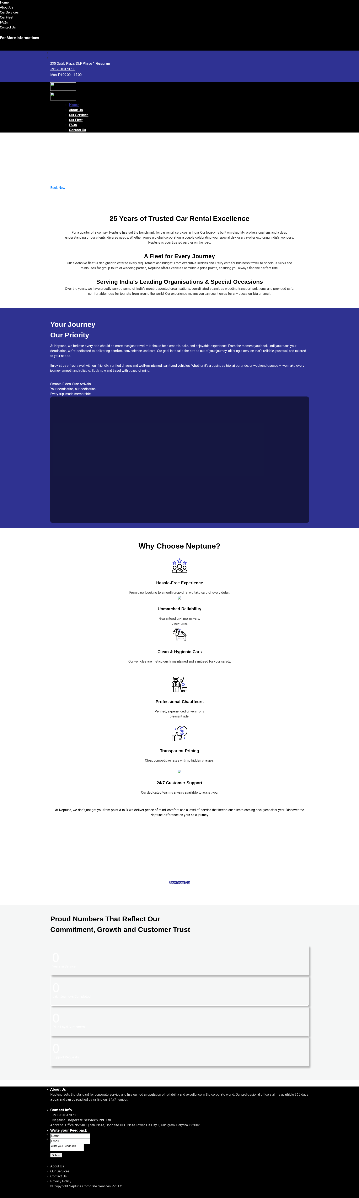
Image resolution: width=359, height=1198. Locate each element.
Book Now (57, 188)
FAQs (4, 22)
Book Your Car (179, 882)
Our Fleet (6, 17)
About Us (6, 7)
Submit (56, 1155)
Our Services (9, 12)
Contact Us (8, 27)
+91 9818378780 (62, 69)
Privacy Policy (60, 1181)
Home (4, 2)
